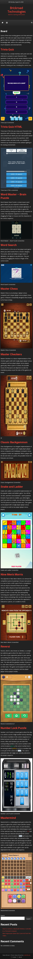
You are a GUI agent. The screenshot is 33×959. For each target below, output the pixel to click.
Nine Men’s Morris (12, 574)
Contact (14, 957)
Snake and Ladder (12, 486)
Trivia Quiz (7, 49)
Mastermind (8, 817)
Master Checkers (11, 354)
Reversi (5, 646)
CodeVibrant (27, 955)
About (20, 957)
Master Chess (9, 288)
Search (3, 915)
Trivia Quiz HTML (11, 126)
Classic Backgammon (14, 442)
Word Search (9, 245)
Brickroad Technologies (17, 10)
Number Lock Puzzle (13, 728)
